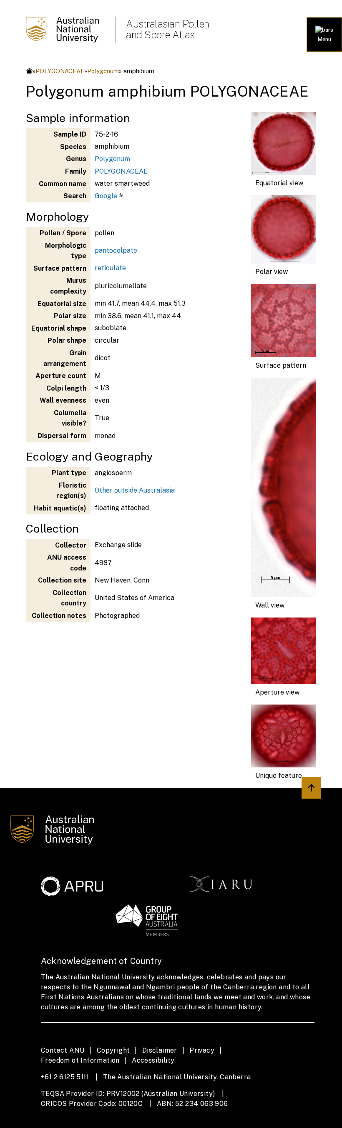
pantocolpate (116, 250)
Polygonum (103, 71)
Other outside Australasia (135, 490)
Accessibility (153, 1060)
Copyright (113, 1050)
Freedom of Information (80, 1060)
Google (106, 196)
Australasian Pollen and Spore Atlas (167, 29)
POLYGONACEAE (59, 71)
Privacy (201, 1050)
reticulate (110, 268)
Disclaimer (159, 1050)
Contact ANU (62, 1050)
